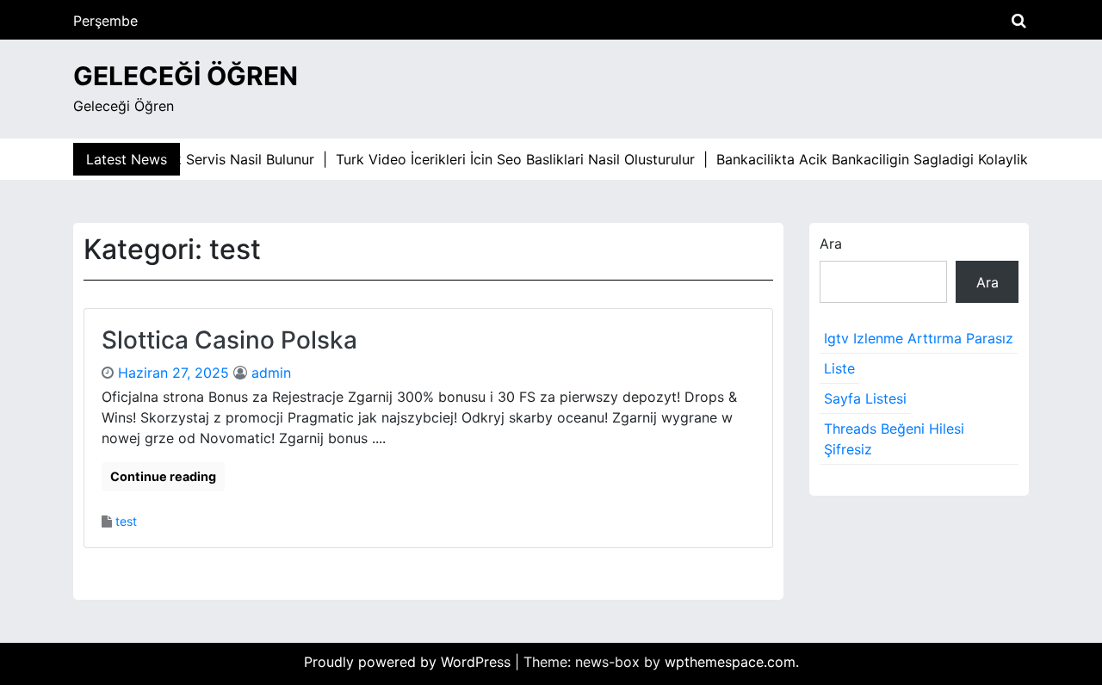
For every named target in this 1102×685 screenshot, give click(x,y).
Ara (831, 243)
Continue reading (163, 476)
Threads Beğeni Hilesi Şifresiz (894, 439)
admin (271, 372)
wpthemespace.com (730, 661)
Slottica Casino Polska (229, 340)
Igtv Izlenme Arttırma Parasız (918, 338)
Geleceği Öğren (185, 75)
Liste (839, 368)
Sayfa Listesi (865, 398)
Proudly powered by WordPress (409, 661)
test (126, 521)
